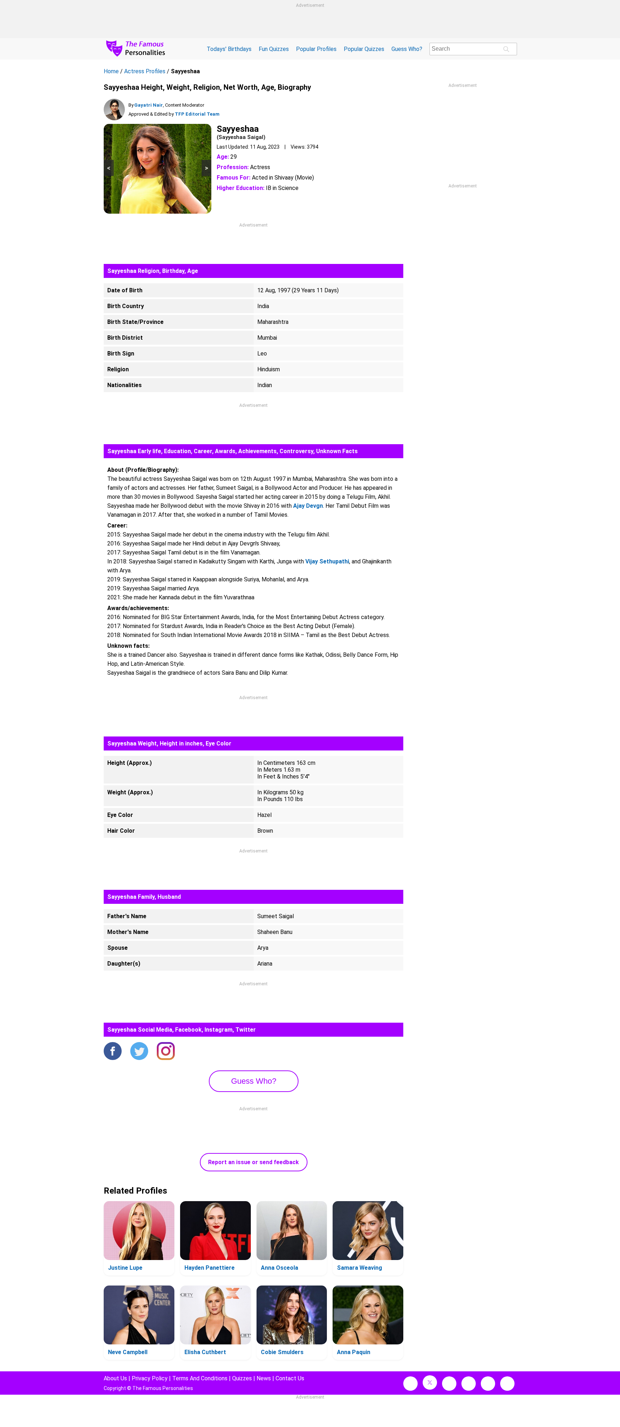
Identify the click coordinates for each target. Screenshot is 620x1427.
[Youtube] (507, 1383)
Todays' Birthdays (229, 49)
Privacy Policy (150, 1378)
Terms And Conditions (199, 1378)
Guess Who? (406, 49)
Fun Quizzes (274, 49)
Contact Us (290, 1378)
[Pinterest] (488, 1383)
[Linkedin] (468, 1383)
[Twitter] (139, 1051)
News (264, 1378)
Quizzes (242, 1378)
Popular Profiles (316, 49)
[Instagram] (166, 1051)
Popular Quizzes (364, 49)
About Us (115, 1378)
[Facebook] (113, 1051)
